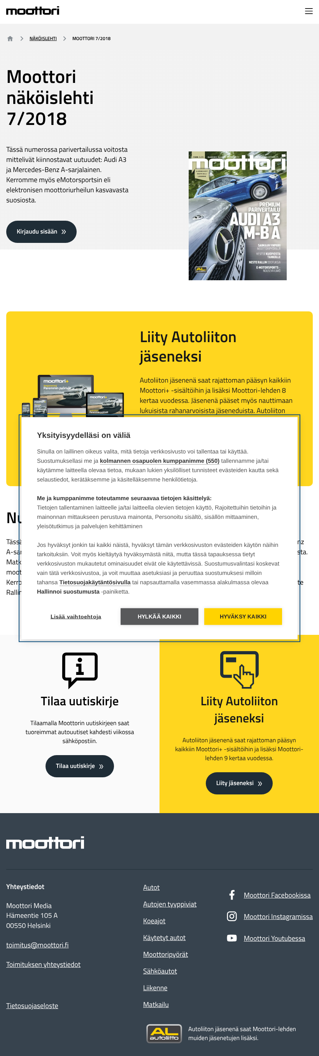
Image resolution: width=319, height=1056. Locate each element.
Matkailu (156, 1004)
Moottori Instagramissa (278, 916)
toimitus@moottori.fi (37, 945)
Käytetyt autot (164, 937)
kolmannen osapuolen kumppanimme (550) (160, 460)
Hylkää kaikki (160, 616)
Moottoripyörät (165, 954)
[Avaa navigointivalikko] (309, 12)
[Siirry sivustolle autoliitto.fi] (164, 1034)
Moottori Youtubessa (274, 938)
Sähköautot (160, 971)
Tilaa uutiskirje (75, 766)
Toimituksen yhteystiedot (43, 964)
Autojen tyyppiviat (169, 904)
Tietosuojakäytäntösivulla (95, 582)
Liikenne (155, 987)
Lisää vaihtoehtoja (76, 616)
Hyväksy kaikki (243, 616)
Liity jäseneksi (235, 783)
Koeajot (154, 920)
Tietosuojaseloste (32, 1005)
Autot (151, 887)
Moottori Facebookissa (277, 895)
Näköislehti (43, 38)
